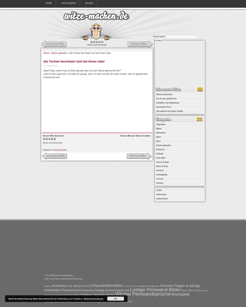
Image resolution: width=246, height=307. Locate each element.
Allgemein (161, 124)
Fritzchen (160, 149)
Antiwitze (48, 286)
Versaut (159, 183)
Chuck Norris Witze (131, 286)
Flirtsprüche (69, 290)
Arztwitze (59, 286)
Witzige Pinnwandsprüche (143, 294)
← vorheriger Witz (140, 44)
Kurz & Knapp (162, 162)
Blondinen (161, 133)
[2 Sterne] (94, 42)
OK (115, 298)
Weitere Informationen (93, 298)
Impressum (161, 194)
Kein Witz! (160, 158)
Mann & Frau (162, 166)
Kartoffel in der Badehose (167, 103)
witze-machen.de (96, 16)
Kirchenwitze (87, 290)
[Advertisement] (96, 104)
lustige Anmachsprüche (112, 290)
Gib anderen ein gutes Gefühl (169, 111)
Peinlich (160, 170)
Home (49, 3)
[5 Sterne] (102, 42)
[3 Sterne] (97, 42)
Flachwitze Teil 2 (163, 107)
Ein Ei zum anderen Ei (166, 98)
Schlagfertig (161, 175)
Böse (158, 137)
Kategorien (69, 3)
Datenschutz (162, 198)
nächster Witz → (54, 44)
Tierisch (159, 179)
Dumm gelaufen (59, 53)
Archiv (159, 190)
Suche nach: (159, 36)
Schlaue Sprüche (92, 294)
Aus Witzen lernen (78, 286)
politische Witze (71, 294)
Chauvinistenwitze (106, 285)
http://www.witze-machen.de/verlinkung (63, 279)
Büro (158, 141)
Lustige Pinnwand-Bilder (155, 289)
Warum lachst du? (164, 94)
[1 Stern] (91, 42)
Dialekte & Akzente (149, 286)
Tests (110, 294)
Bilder (89, 3)
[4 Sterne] (99, 42)
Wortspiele (180, 294)
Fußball (159, 154)
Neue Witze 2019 (191, 290)
